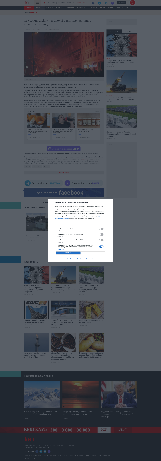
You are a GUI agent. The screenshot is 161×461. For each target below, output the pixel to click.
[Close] (109, 202)
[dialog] (80, 230)
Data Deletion (71, 259)
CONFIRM (68, 253)
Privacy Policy (90, 259)
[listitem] (80, 225)
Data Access (80, 259)
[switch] (101, 229)
